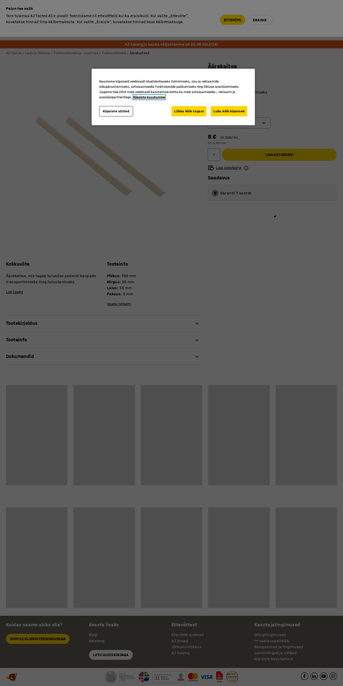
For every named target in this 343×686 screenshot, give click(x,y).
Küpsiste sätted (116, 111)
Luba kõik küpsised (229, 111)
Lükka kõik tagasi (189, 111)
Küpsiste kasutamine (149, 97)
